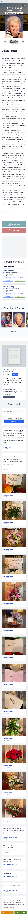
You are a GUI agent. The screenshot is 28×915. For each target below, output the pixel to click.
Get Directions (8, 280)
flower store (18, 214)
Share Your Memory (9, 397)
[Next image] (25, 483)
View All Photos (14, 331)
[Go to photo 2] (14, 654)
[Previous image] (3, 483)
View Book (7, 374)
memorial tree (19, 211)
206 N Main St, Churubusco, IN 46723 (15, 277)
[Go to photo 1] (13, 491)
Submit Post (14, 421)
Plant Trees (19, 280)
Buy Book (15, 374)
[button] (14, 483)
